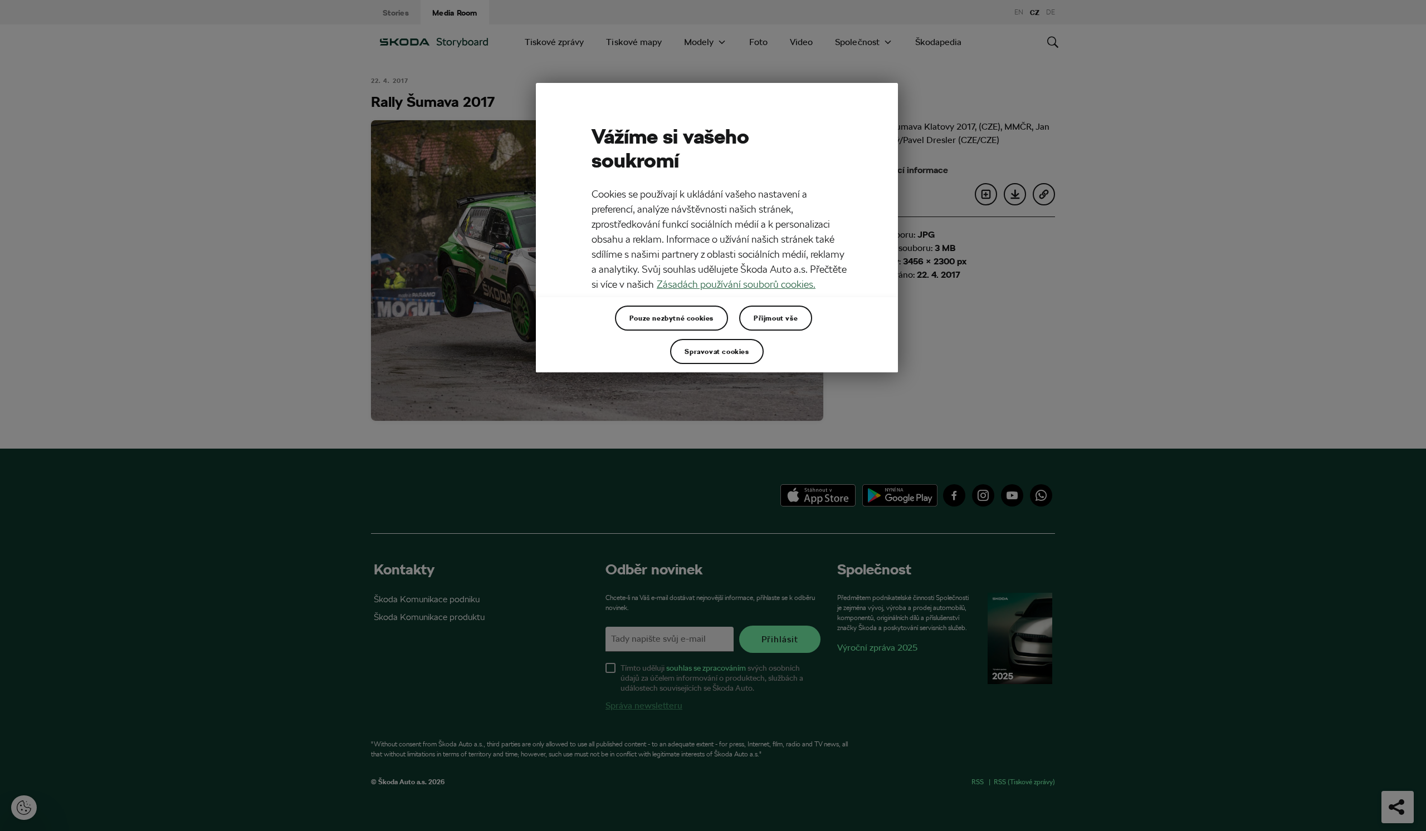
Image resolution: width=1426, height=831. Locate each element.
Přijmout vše (776, 317)
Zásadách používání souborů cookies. (736, 284)
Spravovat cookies (717, 351)
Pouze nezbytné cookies (671, 317)
